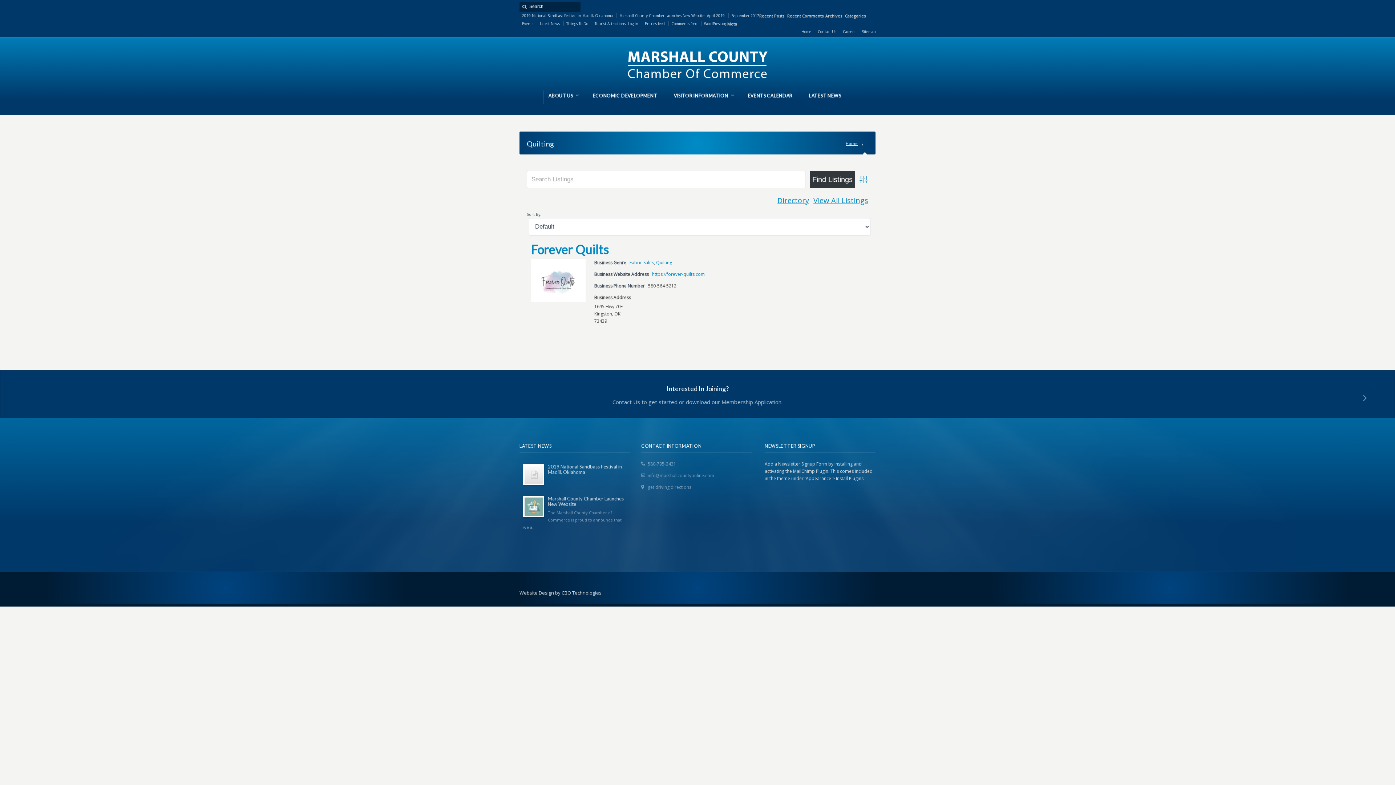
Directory (793, 200)
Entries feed (655, 23)
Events (527, 23)
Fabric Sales (642, 262)
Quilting (664, 262)
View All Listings (840, 200)
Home (852, 143)
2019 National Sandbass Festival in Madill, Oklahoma (567, 15)
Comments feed (684, 23)
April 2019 (716, 15)
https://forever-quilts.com (678, 274)
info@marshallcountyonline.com (681, 475)
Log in (633, 23)
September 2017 (745, 15)
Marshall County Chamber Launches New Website (661, 15)
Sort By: (534, 214)
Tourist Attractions (610, 23)
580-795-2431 (662, 464)
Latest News (550, 23)
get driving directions (669, 487)
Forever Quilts (570, 249)
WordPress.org (715, 23)
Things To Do (577, 23)
